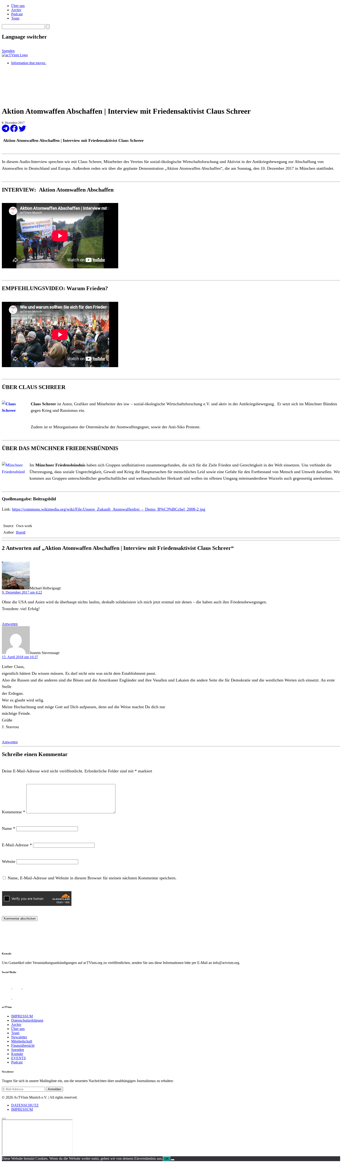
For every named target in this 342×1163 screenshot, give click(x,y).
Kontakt (17, 1054)
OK (166, 1158)
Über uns (18, 6)
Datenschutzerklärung (27, 1020)
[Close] (4, 1118)
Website (8, 861)
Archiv (16, 10)
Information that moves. (28, 63)
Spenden (8, 51)
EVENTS (18, 1058)
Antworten (10, 624)
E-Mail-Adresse (17, 845)
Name (8, 828)
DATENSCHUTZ (25, 1105)
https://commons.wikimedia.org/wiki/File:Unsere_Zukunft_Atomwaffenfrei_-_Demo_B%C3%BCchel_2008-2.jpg (108, 509)
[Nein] (172, 1159)
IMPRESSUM (22, 1016)
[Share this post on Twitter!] (22, 131)
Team (15, 18)
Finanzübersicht (22, 1045)
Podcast (17, 14)
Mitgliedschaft (21, 1041)
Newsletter (19, 1037)
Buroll (20, 532)
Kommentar (13, 812)
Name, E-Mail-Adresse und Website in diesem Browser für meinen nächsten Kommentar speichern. (92, 878)
